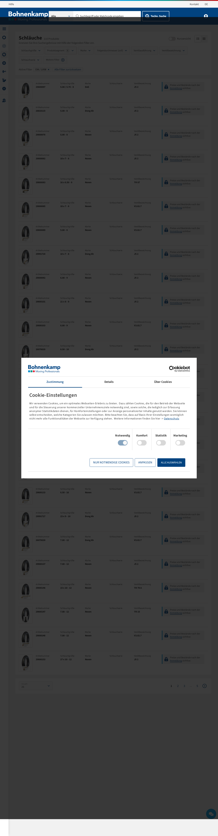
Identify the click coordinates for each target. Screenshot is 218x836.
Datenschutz (171, 418)
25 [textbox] (22, 687)
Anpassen (145, 462)
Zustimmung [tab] (55, 382)
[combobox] (61, 16)
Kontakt (194, 4)
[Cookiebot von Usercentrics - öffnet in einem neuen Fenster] (175, 369)
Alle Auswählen (171, 462)
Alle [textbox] (53, 16)
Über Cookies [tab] (163, 382)
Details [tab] (109, 382)
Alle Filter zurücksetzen (67, 69)
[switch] (142, 443)
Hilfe (11, 4)
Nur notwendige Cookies (111, 462)
